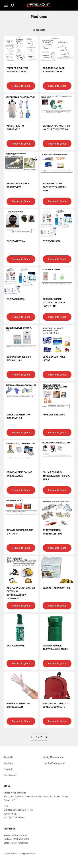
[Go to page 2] (46, 737)
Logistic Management (54, 762)
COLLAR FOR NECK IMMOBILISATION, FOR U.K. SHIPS (56, 476)
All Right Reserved (27, 853)
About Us (8, 757)
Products (8, 768)
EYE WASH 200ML (52, 241)
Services (8, 762)
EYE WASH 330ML (16, 299)
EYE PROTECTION (16, 241)
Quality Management (53, 757)
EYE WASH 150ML (15, 645)
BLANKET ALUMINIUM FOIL (56, 587)
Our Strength (10, 774)
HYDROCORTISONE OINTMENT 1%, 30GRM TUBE (54, 187)
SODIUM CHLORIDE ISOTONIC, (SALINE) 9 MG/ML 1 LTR (54, 303)
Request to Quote (21, 85)
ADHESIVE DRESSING (54, 414)
